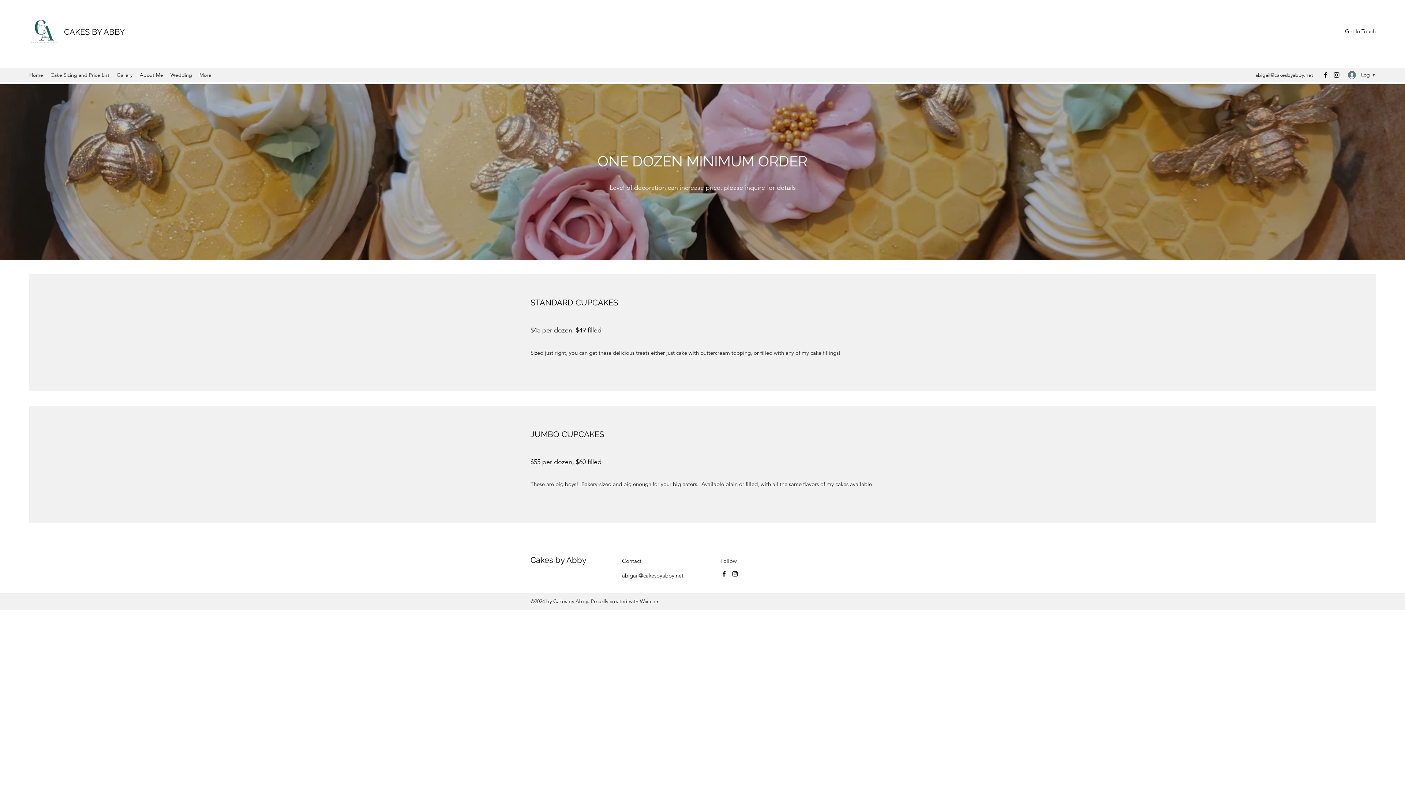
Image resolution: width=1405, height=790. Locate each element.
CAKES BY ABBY (94, 32)
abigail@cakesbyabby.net (1284, 75)
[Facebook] (1325, 75)
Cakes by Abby (559, 560)
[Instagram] (1336, 75)
